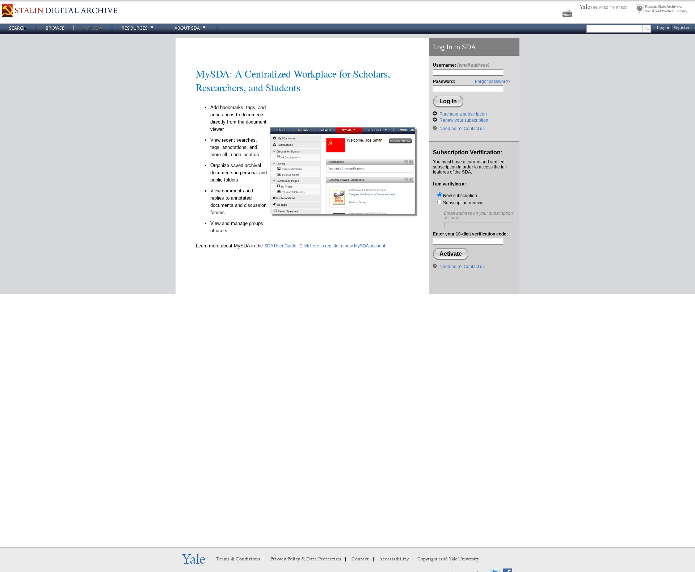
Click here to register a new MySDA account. (342, 246)
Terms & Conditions (238, 559)
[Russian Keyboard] (568, 14)
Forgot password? (492, 81)
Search (18, 28)
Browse (55, 28)
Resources (135, 28)
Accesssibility (394, 559)
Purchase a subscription (463, 114)
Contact (360, 559)
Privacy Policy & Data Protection (305, 559)
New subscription (459, 195)
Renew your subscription (463, 120)
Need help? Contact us (462, 128)
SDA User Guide (280, 246)
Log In (663, 27)
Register (681, 27)
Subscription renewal (463, 202)
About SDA (187, 28)
